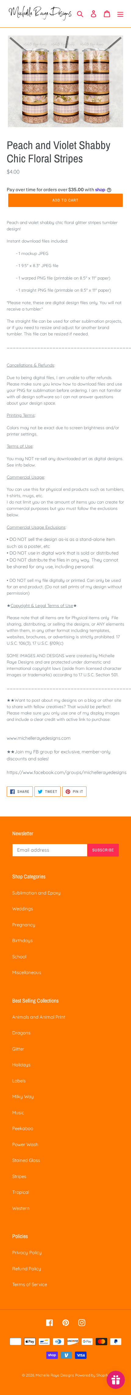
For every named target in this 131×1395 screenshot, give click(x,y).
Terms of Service (29, 1284)
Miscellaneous (26, 972)
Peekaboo (22, 1128)
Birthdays (22, 940)
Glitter (18, 1049)
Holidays (21, 1064)
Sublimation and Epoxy (36, 893)
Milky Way (23, 1096)
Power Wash (25, 1144)
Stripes (19, 1176)
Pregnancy (23, 925)
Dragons (21, 1033)
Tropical (20, 1192)
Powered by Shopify (92, 1375)
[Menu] (120, 13)
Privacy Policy (27, 1252)
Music (18, 1112)
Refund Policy (26, 1268)
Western (21, 1208)
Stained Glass (26, 1160)
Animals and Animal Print (38, 1017)
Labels (19, 1081)
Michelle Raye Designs (55, 1375)
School (19, 956)
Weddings (22, 908)
